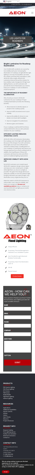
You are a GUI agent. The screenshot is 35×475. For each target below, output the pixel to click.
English (8, 1)
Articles (5, 413)
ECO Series (6, 391)
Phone (7, 322)
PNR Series (6, 393)
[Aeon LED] (17, 13)
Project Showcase (8, 421)
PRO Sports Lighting (9, 387)
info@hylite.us (27, 4)
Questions (8, 339)
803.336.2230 (16, 4)
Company (8, 330)
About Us (6, 419)
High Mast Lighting (8, 396)
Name (6, 305)
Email (7, 313)
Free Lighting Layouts (9, 432)
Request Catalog (8, 430)
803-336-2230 (9, 454)
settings (21, 467)
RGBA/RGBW (7, 395)
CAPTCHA (7, 355)
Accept (5, 472)
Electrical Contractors (9, 435)
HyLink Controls (7, 411)
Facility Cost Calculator (9, 434)
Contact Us (6, 437)
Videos (5, 415)
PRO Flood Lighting (8, 389)
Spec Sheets (7, 417)
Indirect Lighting (7, 398)
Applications (6, 408)
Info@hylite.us (8, 456)
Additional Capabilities (9, 409)
